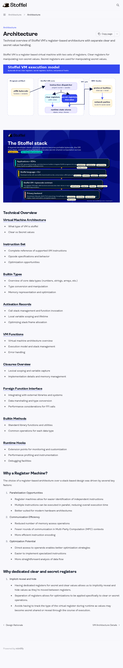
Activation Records (17, 304)
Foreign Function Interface (22, 388)
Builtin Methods (14, 418)
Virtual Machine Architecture (24, 220)
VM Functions (13, 334)
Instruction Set (14, 244)
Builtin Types (12, 274)
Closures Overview (17, 364)
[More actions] (117, 34)
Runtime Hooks (14, 443)
